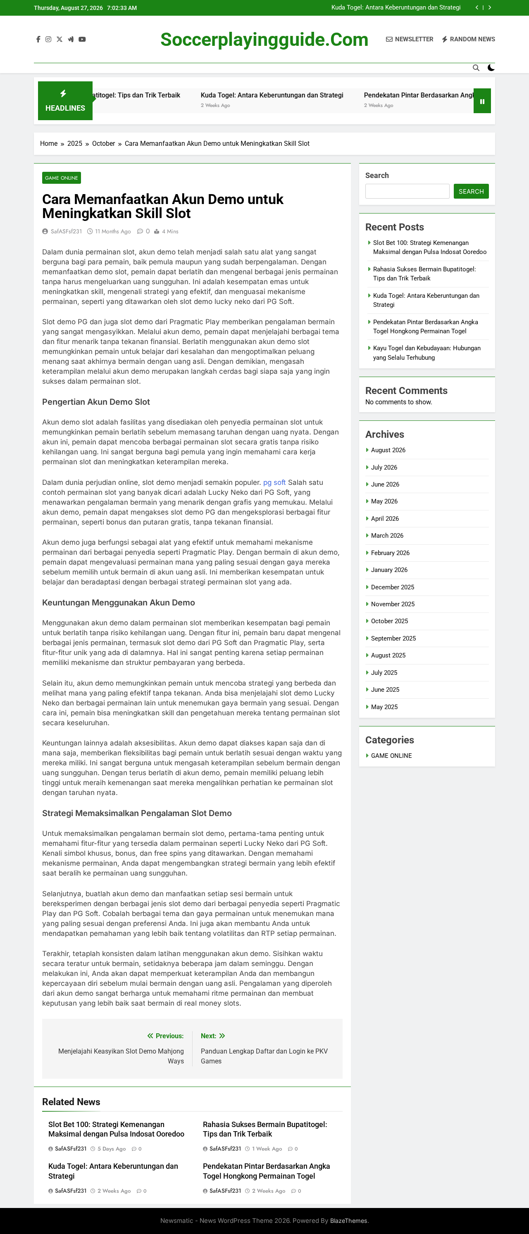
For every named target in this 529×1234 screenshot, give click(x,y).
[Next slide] (489, 7)
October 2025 (389, 621)
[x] (59, 40)
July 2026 (384, 467)
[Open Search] (476, 67)
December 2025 (392, 587)
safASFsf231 (66, 231)
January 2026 (389, 570)
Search (377, 175)
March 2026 (387, 535)
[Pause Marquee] (482, 100)
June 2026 (385, 484)
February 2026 (390, 553)
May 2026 (384, 501)
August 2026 (388, 450)
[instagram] (48, 40)
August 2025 (388, 655)
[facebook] (38, 40)
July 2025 (384, 672)
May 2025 (384, 707)
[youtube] (82, 40)
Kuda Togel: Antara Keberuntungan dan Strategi (396, 8)
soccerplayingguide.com (264, 39)
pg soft (274, 482)
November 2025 (393, 604)
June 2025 (385, 689)
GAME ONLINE (61, 177)
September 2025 (393, 638)
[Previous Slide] (477, 7)
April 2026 (385, 518)
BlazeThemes (348, 1220)
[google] (70, 40)
